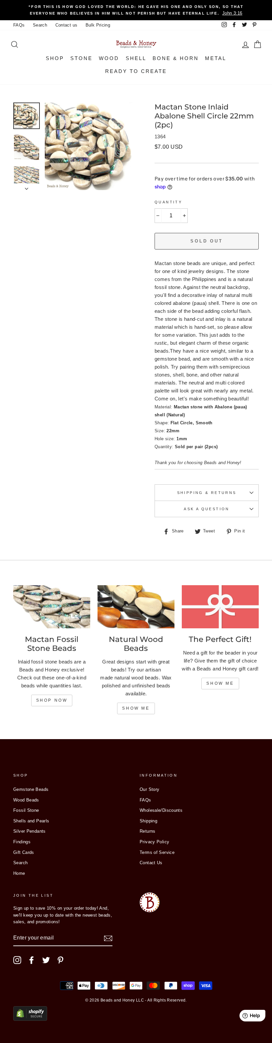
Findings (22, 841)
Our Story (149, 789)
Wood (109, 58)
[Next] (26, 186)
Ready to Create (136, 71)
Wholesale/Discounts (161, 810)
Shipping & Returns (207, 493)
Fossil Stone (26, 810)
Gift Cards (23, 852)
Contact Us (151, 862)
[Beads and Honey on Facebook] (31, 960)
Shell (136, 58)
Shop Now (52, 700)
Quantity (168, 202)
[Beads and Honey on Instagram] (17, 960)
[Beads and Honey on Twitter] (46, 960)
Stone (81, 58)
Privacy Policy (154, 841)
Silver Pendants (29, 831)
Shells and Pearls (31, 820)
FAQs (19, 25)
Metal (215, 58)
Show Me (136, 708)
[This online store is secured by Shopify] (30, 1019)
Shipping (148, 820)
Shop (55, 58)
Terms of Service (157, 852)
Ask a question (206, 509)
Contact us (66, 25)
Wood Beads (26, 800)
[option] (136, 10)
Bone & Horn (176, 58)
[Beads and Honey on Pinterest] (60, 960)
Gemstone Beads (30, 789)
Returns (148, 831)
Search (40, 25)
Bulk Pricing (98, 25)
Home (19, 873)
